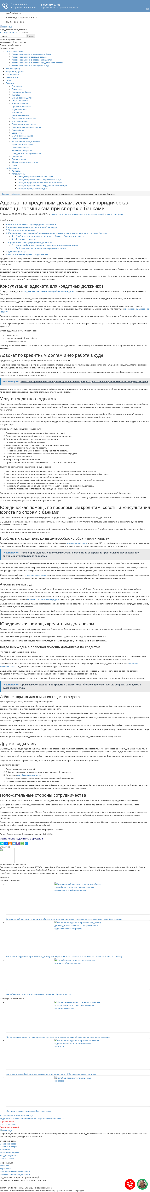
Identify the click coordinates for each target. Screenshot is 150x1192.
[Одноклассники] (10, 843)
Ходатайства (18, 129)
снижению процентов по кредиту (43, 599)
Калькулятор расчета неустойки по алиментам (40, 182)
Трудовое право (19, 109)
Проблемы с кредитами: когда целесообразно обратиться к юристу (48, 235)
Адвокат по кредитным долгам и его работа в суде (31, 227)
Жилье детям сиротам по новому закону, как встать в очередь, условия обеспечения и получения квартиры (58, 1036)
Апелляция (17, 112)
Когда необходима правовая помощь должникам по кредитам (45, 245)
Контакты (16, 170)
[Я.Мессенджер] (2, 843)
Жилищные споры (20, 103)
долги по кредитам (114, 214)
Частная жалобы (20, 138)
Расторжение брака (21, 91)
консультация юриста (77, 543)
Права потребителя (21, 106)
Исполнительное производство (26, 126)
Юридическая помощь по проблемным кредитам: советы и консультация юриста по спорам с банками (56, 233)
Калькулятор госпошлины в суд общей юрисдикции (42, 185)
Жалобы (16, 94)
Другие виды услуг (16, 251)
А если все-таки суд (24, 239)
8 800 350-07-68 (8, 1124)
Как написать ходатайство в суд (16, 1115)
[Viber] (18, 843)
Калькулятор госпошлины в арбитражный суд (39, 179)
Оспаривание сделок (22, 97)
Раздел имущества (15, 71)
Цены (8, 80)
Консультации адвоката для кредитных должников (31, 224)
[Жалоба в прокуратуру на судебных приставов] (78, 1091)
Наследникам (12, 74)
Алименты (17, 88)
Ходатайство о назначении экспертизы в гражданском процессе (32, 1118)
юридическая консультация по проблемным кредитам (48, 291)
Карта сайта (6, 1168)
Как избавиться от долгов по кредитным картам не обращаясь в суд (38, 994)
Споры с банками (20, 100)
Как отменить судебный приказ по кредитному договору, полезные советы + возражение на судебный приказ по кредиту (64, 956)
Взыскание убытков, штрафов (26, 141)
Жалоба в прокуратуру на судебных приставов (28, 1111)
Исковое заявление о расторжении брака (31, 53)
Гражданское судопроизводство (27, 153)
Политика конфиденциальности (15, 1174)
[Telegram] (14, 843)
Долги (14, 164)
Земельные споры (20, 115)
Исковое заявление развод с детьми (29, 56)
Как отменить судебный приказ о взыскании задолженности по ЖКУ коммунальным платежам (51, 1074)
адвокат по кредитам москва (64, 214)
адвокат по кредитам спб (92, 214)
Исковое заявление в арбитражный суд (30, 65)
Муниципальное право (23, 144)
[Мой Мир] (26, 843)
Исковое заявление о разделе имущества (32, 59)
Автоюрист (17, 85)
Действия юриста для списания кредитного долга (39, 248)
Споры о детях (19, 159)
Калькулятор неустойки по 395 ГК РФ (35, 176)
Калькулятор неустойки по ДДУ (32, 188)
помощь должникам (36, 574)
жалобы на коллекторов (28, 774)
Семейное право (8, 1143)
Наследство (17, 156)
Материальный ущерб (22, 135)
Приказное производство (24, 118)
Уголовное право (20, 121)
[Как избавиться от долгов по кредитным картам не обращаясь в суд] (78, 974)
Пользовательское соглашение (15, 1171)
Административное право (24, 123)
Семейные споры (20, 147)
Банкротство (18, 132)
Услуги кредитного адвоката (20, 230)
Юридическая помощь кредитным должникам (29, 242)
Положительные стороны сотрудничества (27, 254)
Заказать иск (12, 77)
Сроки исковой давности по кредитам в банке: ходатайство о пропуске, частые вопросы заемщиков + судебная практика (64, 918)
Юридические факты (22, 150)
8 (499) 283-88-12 (8, 32)
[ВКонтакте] (6, 843)
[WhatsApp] (22, 843)
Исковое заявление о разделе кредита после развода (37, 62)
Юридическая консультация (25, 161)
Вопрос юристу (13, 68)
